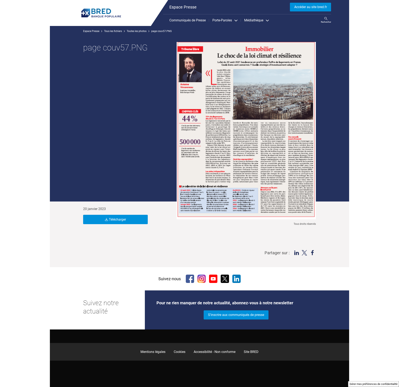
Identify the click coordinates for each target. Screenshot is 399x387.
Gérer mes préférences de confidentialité (374, 384)
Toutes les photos (137, 31)
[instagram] (201, 279)
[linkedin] (236, 279)
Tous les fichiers (113, 31)
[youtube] (213, 279)
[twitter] (225, 279)
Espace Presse (91, 31)
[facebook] (190, 279)
